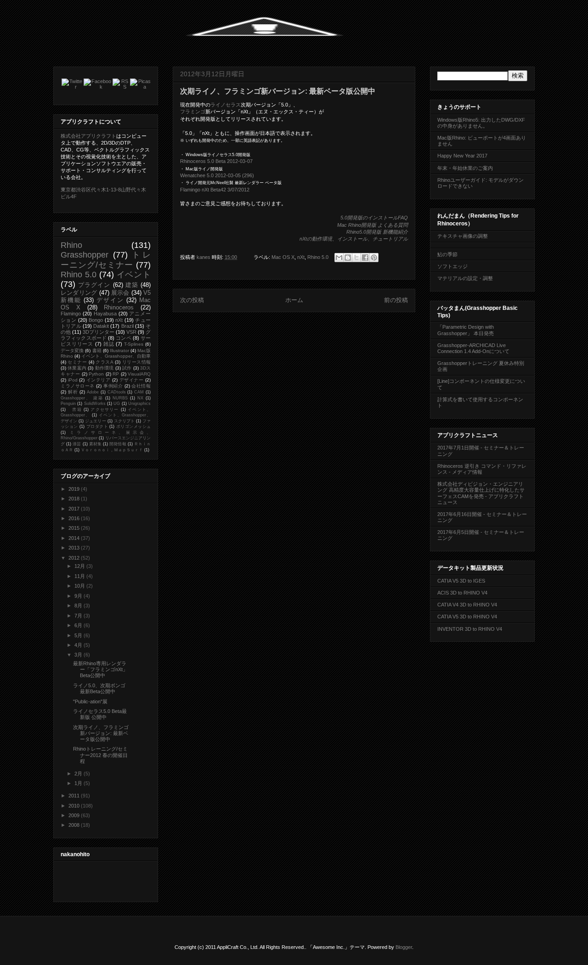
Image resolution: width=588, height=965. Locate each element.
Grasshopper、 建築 (82, 398)
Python (96, 373)
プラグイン (94, 284)
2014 (74, 538)
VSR (131, 332)
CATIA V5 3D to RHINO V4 (467, 616)
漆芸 (77, 444)
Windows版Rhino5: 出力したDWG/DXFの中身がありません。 (481, 123)
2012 (74, 558)
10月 (80, 586)
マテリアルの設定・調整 (465, 278)
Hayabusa (105, 313)
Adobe (93, 392)
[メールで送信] (339, 257)
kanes (204, 257)
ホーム (294, 300)
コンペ (123, 338)
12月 (80, 566)
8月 (79, 605)
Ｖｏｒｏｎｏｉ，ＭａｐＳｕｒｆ (112, 450)
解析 (73, 391)
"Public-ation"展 (90, 701)
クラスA (104, 362)
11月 (80, 576)
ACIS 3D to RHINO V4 (462, 592)
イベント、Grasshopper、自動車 (116, 356)
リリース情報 (136, 362)
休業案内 (77, 367)
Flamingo (71, 313)
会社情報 (141, 385)
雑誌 (108, 344)
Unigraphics (139, 403)
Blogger (404, 947)
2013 (74, 547)
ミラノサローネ (78, 385)
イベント (134, 274)
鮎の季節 (447, 254)
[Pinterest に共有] (374, 257)
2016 (74, 518)
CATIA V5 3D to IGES (461, 580)
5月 (79, 635)
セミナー (77, 362)
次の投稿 (192, 300)
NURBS (120, 398)
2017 (74, 508)
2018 (74, 498)
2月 (79, 773)
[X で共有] (356, 257)
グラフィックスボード (106, 335)
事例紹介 (113, 385)
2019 (74, 489)
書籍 (97, 350)
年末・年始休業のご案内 (465, 168)
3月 (79, 654)
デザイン (110, 300)
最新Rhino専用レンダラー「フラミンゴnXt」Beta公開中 (100, 669)
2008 (74, 825)
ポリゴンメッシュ (133, 426)
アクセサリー (104, 409)
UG (116, 403)
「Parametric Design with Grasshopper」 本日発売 (465, 330)
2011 (74, 795)
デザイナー (131, 379)
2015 (74, 528)
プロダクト (97, 426)
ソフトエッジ (452, 266)
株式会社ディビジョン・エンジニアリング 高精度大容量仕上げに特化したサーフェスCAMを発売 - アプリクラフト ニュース (481, 493)
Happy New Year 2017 (462, 155)
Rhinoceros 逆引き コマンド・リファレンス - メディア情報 (481, 469)
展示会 (120, 292)
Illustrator (119, 350)
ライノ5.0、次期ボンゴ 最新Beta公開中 (99, 688)
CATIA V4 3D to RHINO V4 (467, 604)
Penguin (68, 403)
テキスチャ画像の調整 (462, 236)
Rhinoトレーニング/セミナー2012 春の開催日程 (100, 754)
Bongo (96, 320)
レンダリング (79, 292)
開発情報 (117, 444)
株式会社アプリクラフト (88, 136)
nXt (301, 257)
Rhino (71, 245)
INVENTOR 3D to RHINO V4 (469, 629)
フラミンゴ (192, 111)
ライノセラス (225, 104)
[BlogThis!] (347, 257)
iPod (73, 379)
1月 (79, 783)
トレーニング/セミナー (106, 259)
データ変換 (72, 350)
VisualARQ (139, 373)
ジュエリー (95, 421)
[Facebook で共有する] (365, 257)
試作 (126, 367)
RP (116, 373)
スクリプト (124, 421)
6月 (79, 625)
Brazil (127, 326)
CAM (139, 392)
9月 (79, 596)
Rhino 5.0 (317, 257)
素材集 (95, 444)
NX (140, 398)
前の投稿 (396, 300)
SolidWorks (95, 403)
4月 (79, 645)
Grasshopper (84, 254)
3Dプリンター (98, 332)
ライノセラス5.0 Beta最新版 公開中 (100, 714)
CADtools (116, 392)
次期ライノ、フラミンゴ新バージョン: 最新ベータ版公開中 (101, 733)
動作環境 (104, 367)
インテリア (98, 379)
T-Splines (133, 344)
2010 (74, 805)
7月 (79, 615)
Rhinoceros (119, 307)
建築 (131, 284)
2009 (74, 815)
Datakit (101, 326)
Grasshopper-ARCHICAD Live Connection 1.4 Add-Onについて (473, 348)
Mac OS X (282, 257)
